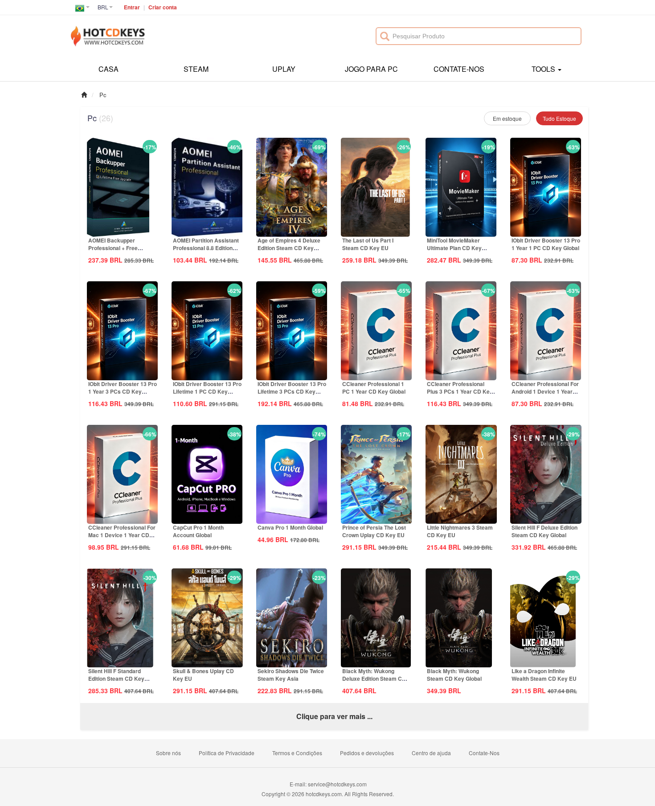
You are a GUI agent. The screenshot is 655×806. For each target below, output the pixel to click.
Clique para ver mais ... (334, 716)
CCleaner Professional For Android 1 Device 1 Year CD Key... (545, 391)
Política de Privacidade (226, 753)
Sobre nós (168, 753)
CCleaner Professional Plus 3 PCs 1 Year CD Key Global (460, 391)
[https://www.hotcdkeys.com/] (108, 31)
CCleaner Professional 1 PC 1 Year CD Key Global (373, 387)
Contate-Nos (459, 69)
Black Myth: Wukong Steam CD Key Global (454, 675)
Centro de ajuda (431, 753)
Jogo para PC (371, 69)
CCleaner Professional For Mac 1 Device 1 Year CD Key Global (122, 535)
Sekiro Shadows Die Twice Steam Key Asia (291, 675)
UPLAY (283, 69)
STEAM (196, 69)
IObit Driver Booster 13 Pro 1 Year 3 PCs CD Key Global (122, 391)
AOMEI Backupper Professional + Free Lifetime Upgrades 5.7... (118, 247)
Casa (108, 69)
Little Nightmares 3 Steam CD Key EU (460, 531)
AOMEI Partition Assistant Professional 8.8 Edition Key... (206, 247)
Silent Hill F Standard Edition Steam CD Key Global (116, 678)
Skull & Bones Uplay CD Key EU (203, 675)
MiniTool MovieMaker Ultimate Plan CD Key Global (454, 247)
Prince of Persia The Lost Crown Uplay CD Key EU (374, 531)
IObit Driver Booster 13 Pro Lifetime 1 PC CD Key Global (207, 391)
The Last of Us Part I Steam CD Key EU (367, 244)
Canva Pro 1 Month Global (290, 527)
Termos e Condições (297, 753)
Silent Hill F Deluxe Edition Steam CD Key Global (544, 531)
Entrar (132, 7)
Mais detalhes (122, 229)
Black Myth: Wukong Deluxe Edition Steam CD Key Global (374, 678)
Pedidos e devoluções (367, 753)
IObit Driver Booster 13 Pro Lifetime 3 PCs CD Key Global (292, 391)
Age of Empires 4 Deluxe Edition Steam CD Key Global (289, 247)
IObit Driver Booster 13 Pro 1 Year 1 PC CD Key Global (546, 244)
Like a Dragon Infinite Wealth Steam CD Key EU (544, 675)
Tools (544, 69)
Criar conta (162, 7)
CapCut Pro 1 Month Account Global (198, 531)
